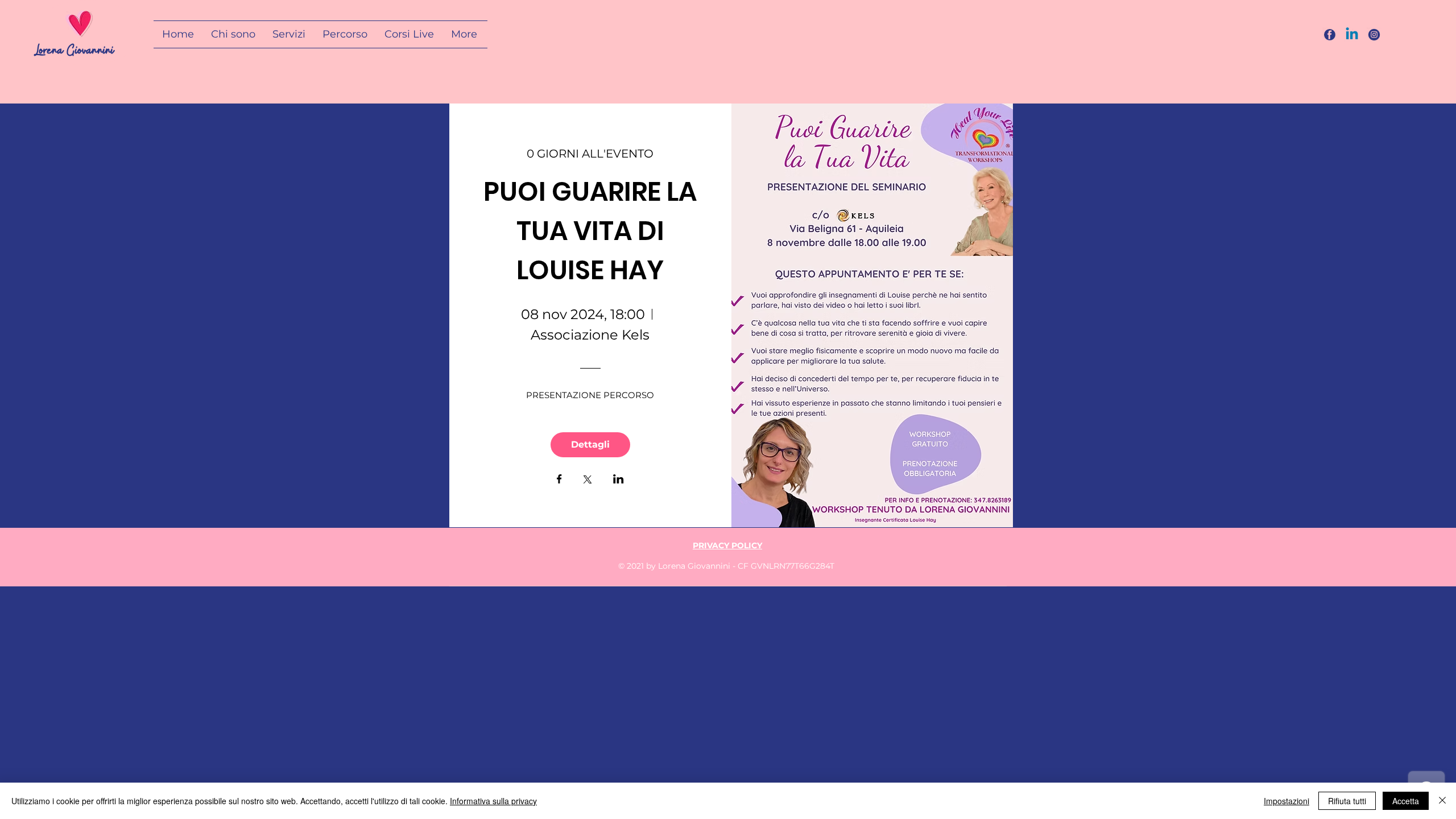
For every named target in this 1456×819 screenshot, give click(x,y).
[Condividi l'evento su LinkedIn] (618, 480)
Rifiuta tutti (1347, 800)
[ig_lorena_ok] (1374, 34)
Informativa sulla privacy (493, 800)
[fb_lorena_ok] (1329, 34)
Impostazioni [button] (1286, 800)
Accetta (1405, 800)
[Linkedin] (1352, 34)
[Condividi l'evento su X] (587, 480)
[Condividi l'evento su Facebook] (559, 480)
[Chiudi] (1442, 801)
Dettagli (590, 444)
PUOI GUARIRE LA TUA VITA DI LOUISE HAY (592, 230)
